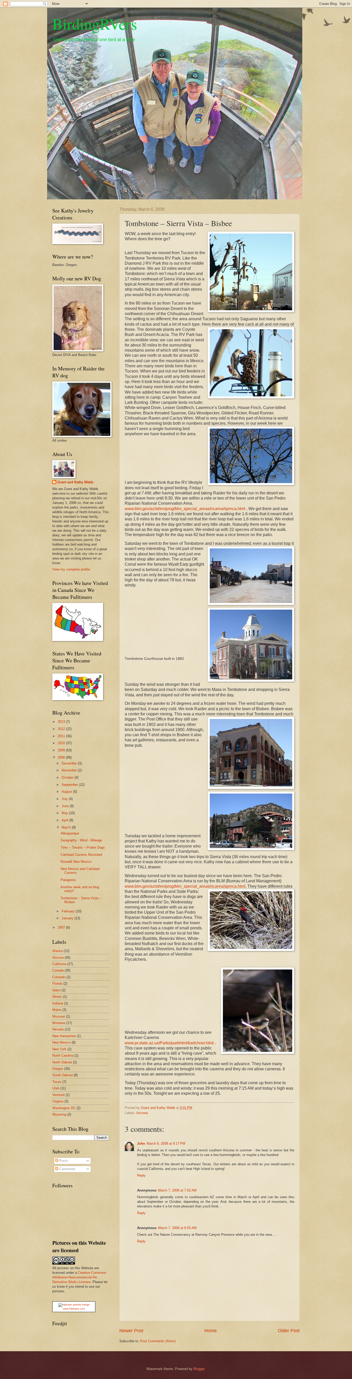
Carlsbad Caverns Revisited (81, 855)
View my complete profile (71, 569)
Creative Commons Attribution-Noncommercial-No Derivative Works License (79, 1277)
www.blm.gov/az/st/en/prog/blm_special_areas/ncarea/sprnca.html (185, 508)
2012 (62, 729)
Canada (58, 970)
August (67, 792)
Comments (67, 1169)
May (65, 813)
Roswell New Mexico (76, 862)
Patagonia (68, 880)
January (68, 918)
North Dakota (62, 1062)
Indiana (57, 1003)
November (70, 770)
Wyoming (59, 1114)
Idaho (56, 990)
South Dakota (62, 1075)
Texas (56, 1082)
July (65, 799)
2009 (62, 750)
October (68, 777)
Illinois (57, 997)
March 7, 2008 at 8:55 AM (177, 1228)
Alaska (57, 951)
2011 (62, 736)
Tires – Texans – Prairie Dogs (83, 847)
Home (210, 1330)
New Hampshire (64, 1036)
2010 (62, 743)
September (70, 785)
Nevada (58, 1029)
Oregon (57, 1069)
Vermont (58, 1095)
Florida (57, 983)
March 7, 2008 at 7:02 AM (177, 1190)
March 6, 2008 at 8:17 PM (166, 1143)
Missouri (58, 1016)
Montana (58, 1023)
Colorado (58, 977)
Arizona (142, 1113)
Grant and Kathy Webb (75, 482)
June (66, 806)
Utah (55, 1088)
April (65, 820)
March (67, 827)
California (59, 964)
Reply (141, 1175)
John (141, 1143)
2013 (62, 722)
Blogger (199, 1369)
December (70, 763)
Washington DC (64, 1108)
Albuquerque (70, 833)
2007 (62, 927)
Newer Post (131, 1330)
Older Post (289, 1330)
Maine (56, 1010)
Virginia (57, 1101)
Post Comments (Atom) (157, 1341)
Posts (63, 1161)
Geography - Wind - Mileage (81, 840)
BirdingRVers (94, 23)
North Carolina (62, 1055)
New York (59, 1049)
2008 (62, 757)
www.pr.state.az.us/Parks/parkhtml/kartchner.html (169, 1043)
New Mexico (61, 1042)
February (69, 911)
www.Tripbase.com (74, 1308)
